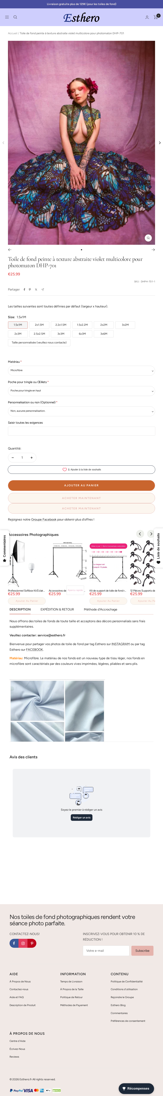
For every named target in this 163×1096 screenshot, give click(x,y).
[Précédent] (9, 249)
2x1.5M (39, 325)
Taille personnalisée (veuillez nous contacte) (39, 342)
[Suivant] (153, 249)
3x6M (103, 333)
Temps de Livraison (71, 981)
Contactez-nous (19, 989)
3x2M (125, 325)
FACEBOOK (34, 649)
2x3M (18, 333)
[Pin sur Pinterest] (30, 289)
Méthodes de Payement (74, 1005)
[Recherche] (15, 17)
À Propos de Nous (20, 981)
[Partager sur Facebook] (24, 289)
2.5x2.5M (39, 333)
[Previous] (140, 534)
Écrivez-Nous (17, 1048)
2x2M (103, 325)
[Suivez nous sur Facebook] (14, 943)
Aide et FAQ (17, 997)
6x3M (82, 333)
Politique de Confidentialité (127, 981)
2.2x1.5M (60, 325)
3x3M (60, 333)
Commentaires (119, 1013)
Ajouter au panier (27, 601)
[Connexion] (147, 17)
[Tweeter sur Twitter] (36, 289)
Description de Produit (23, 1005)
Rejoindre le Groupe (122, 997)
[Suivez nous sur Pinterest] (31, 943)
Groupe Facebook (43, 519)
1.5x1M (18, 325)
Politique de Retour (71, 997)
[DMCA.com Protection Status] (57, 1091)
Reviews (14, 1056)
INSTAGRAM (121, 644)
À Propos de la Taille (71, 989)
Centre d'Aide (17, 1040)
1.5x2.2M (82, 325)
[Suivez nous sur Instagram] (22, 943)
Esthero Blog (118, 1005)
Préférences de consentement (128, 1020)
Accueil (12, 33)
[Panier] (156, 17)
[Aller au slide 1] (81, 249)
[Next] (159, 142)
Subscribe (142, 951)
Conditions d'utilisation (124, 989)
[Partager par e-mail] (42, 289)
